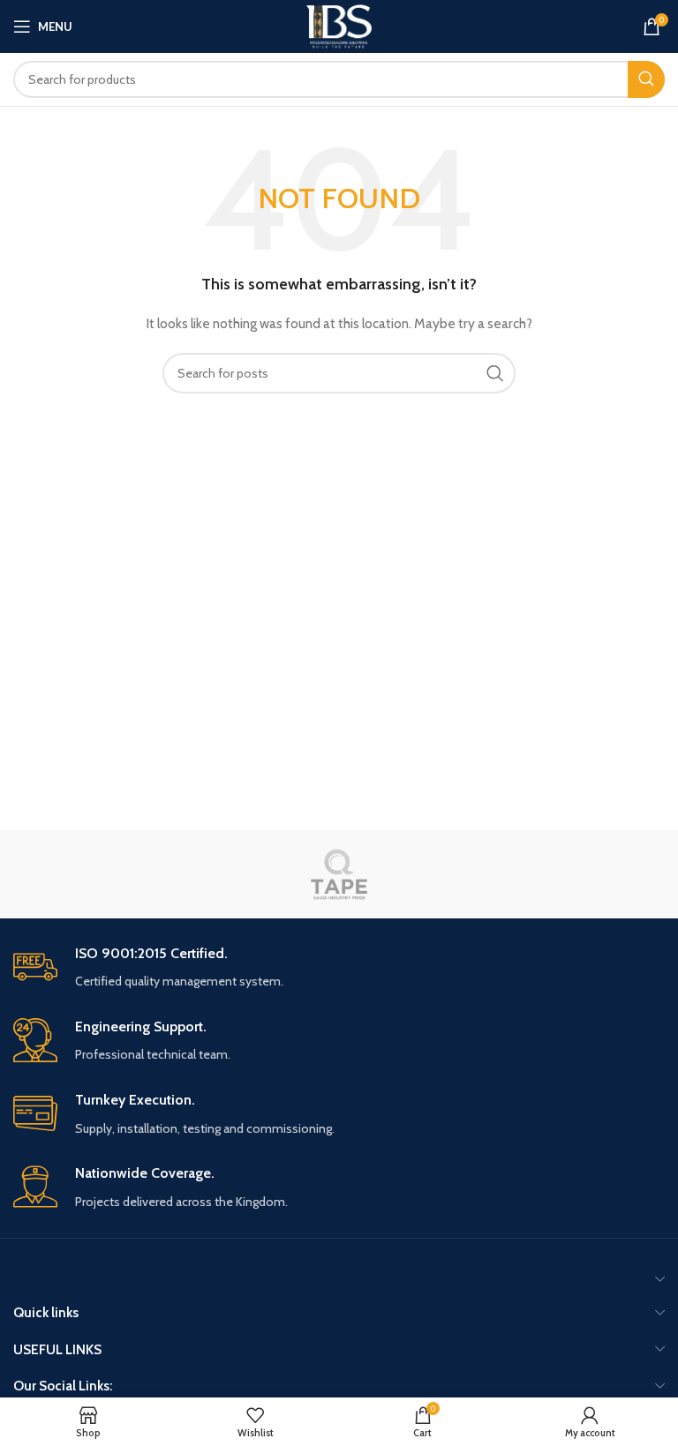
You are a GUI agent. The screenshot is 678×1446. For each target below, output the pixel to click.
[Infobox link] (339, 968)
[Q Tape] (339, 874)
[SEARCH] (646, 79)
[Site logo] (339, 25)
